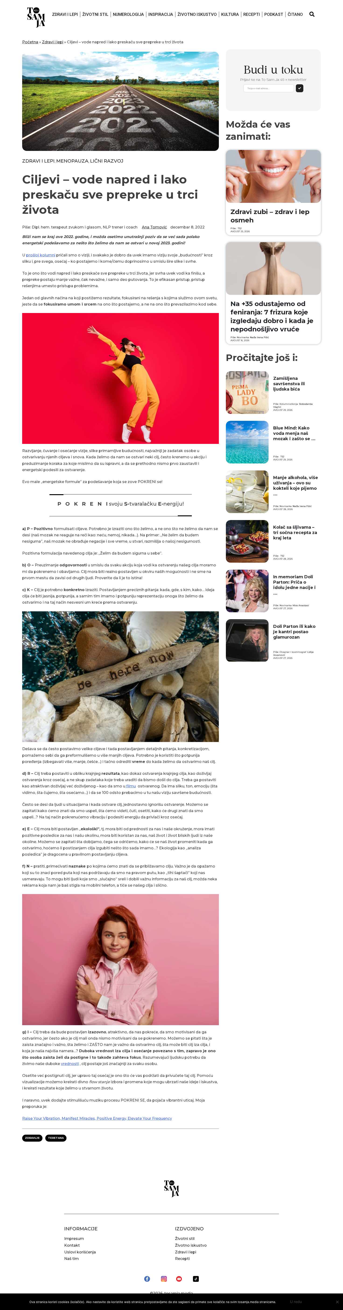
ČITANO (295, 14)
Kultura (230, 14)
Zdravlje (32, 1138)
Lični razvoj (106, 161)
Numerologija (128, 14)
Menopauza (72, 161)
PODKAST (273, 14)
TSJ (240, 228)
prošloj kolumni (40, 255)
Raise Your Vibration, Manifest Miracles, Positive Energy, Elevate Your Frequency (97, 1118)
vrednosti (70, 1064)
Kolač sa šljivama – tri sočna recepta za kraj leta (295, 533)
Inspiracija (160, 14)
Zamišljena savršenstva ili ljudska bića (289, 384)
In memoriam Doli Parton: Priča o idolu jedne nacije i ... (294, 585)
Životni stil (95, 14)
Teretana (56, 1138)
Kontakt (72, 1245)
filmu (130, 786)
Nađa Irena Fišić (259, 337)
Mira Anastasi (301, 605)
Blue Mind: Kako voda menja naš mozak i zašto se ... (294, 433)
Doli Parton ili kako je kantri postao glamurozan (294, 632)
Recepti (251, 14)
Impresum (74, 1238)
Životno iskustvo (197, 14)
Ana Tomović (154, 227)
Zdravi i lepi (65, 14)
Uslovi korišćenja (80, 1252)
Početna (30, 42)
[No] (337, 1302)
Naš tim (71, 1258)
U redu (296, 1301)
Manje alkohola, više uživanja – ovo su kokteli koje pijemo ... (295, 486)
